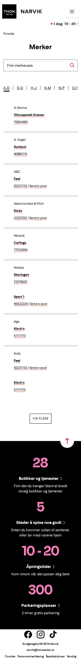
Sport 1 (19, 296)
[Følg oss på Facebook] (28, 634)
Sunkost (20, 147)
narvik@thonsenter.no (40, 650)
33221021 (21, 218)
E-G (20, 88)
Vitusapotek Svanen (29, 115)
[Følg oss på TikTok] (53, 634)
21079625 (20, 282)
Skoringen (21, 274)
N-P (62, 88)
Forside (8, 33)
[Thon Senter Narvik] (22, 11)
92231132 (21, 186)
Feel (17, 179)
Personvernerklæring (30, 656)
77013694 (20, 250)
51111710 (19, 336)
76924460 (21, 122)
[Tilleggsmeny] (72, 11)
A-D (6, 88)
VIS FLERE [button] (42, 418)
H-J (34, 88)
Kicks (18, 211)
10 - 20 (65, 24)
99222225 (21, 304)
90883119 (20, 154)
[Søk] (72, 65)
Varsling (71, 656)
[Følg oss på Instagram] (40, 634)
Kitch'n (19, 328)
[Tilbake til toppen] (67, 441)
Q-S (75, 88)
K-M (47, 88)
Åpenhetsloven (55, 656)
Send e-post (38, 186)
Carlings (20, 242)
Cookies (10, 656)
